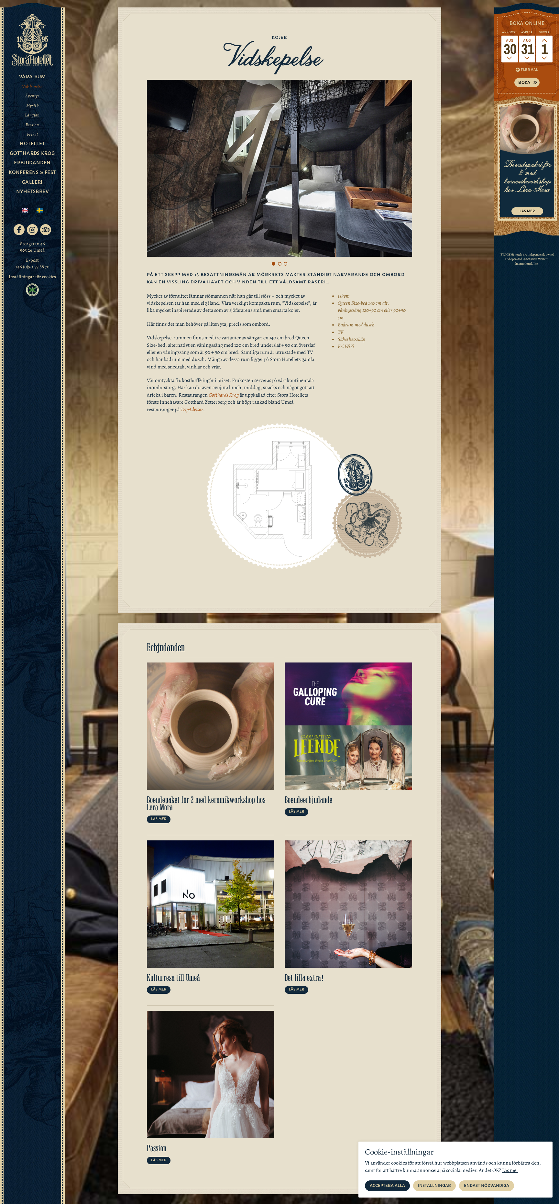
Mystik (32, 106)
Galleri (32, 182)
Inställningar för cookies (32, 276)
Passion (32, 125)
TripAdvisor (45, 229)
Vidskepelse (32, 86)
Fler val (529, 70)
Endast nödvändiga (486, 1185)
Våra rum (32, 77)
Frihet (32, 134)
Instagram (32, 229)
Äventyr (32, 96)
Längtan (32, 115)
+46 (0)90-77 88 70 (32, 266)
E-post (32, 260)
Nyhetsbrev (32, 191)
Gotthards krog (32, 153)
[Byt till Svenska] (40, 210)
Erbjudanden (32, 163)
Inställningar (434, 1185)
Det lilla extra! (304, 978)
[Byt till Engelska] (25, 210)
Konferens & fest (32, 172)
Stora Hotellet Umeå (32, 40)
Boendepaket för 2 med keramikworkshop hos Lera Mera (206, 804)
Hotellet (32, 144)
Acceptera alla (387, 1185)
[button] (274, 264)
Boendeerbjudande (309, 800)
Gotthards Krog (224, 395)
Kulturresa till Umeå (173, 978)
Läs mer (158, 819)
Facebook (19, 229)
